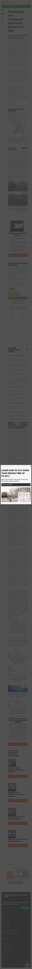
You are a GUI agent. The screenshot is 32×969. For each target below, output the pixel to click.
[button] (30, 466)
